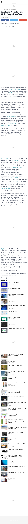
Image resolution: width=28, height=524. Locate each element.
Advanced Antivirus (11, 116)
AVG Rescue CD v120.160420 (14, 282)
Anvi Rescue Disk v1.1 (12, 311)
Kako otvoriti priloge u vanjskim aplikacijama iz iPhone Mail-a (15, 456)
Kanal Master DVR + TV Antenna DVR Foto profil (16, 444)
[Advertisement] (14, 65)
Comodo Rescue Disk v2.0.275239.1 (16, 328)
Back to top (14, 517)
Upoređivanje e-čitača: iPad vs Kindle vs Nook (17, 383)
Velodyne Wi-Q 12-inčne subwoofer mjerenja (16, 433)
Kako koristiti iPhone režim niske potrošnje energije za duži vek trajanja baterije (17, 421)
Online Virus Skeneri (12, 300)
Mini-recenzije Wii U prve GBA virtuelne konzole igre (17, 403)
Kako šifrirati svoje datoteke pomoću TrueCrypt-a (16, 295)
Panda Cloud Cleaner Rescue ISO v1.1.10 (17, 323)
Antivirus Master (5, 125)
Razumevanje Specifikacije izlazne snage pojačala (17, 377)
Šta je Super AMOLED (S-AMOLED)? (16, 461)
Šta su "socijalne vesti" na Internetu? (16, 466)
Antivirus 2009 (12, 123)
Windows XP (12, 93)
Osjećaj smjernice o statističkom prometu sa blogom (15, 355)
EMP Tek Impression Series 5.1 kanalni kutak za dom (16, 360)
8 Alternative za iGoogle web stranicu (16, 472)
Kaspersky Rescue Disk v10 (14, 317)
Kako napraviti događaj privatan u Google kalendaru (16, 414)
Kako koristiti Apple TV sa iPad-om (16, 396)
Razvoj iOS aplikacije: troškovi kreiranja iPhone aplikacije (17, 409)
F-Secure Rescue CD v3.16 (14, 288)
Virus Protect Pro (15, 181)
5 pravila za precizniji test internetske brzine (16, 372)
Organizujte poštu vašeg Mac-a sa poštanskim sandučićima (16, 391)
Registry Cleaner (16, 160)
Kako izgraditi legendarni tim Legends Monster (16, 438)
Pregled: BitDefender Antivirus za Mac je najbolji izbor (17, 306)
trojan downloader (15, 89)
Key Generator (5, 249)
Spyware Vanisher (18, 167)
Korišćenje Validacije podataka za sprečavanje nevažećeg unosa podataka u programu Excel (17, 427)
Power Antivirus (5, 159)
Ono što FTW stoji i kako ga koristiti (16, 365)
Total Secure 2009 (13, 177)
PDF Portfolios (11, 478)
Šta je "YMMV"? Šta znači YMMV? (15, 449)
